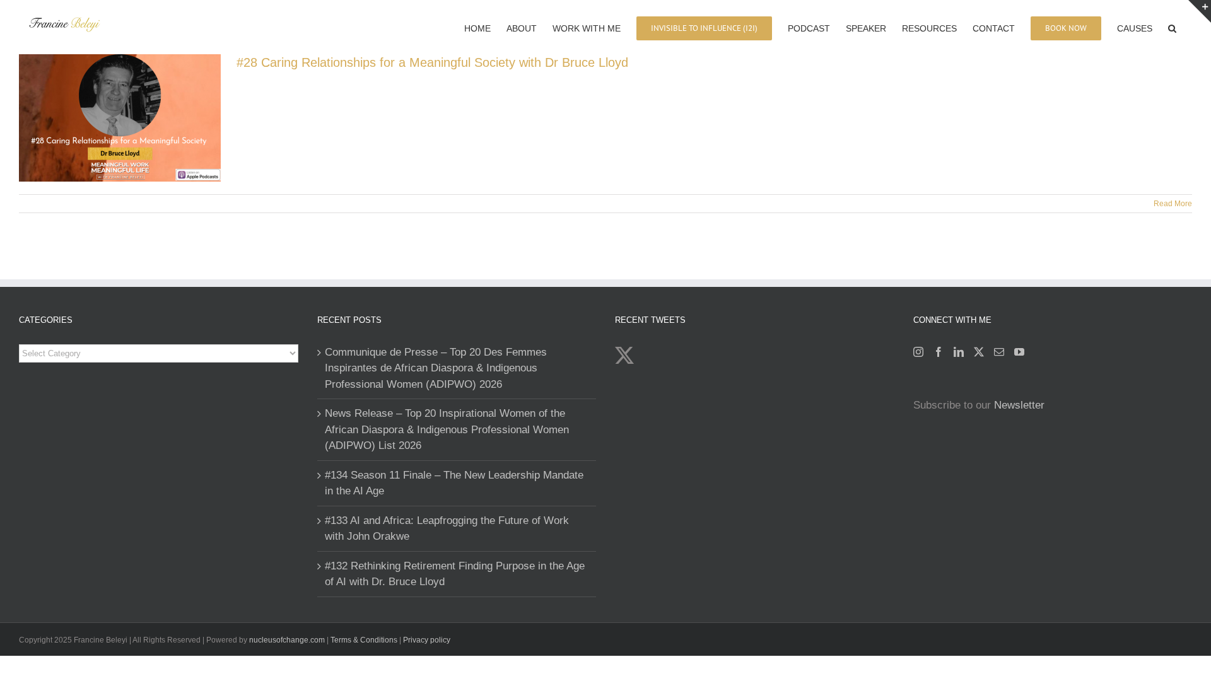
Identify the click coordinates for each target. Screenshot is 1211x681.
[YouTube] (1019, 352)
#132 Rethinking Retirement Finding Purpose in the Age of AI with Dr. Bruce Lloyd (455, 574)
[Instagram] (918, 352)
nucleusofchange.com (287, 640)
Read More (1173, 203)
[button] (1172, 27)
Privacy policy (426, 640)
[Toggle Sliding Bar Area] (1199, 11)
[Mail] (999, 352)
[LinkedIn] (959, 352)
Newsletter (1019, 405)
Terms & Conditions (365, 640)
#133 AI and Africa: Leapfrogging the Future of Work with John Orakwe (447, 529)
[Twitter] (979, 352)
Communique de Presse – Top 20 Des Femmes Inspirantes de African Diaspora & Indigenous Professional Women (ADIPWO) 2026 (436, 368)
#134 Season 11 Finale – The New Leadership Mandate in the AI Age (454, 483)
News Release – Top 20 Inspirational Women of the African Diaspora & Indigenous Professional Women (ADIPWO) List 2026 (447, 429)
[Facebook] (938, 352)
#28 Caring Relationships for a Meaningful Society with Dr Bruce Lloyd (432, 62)
